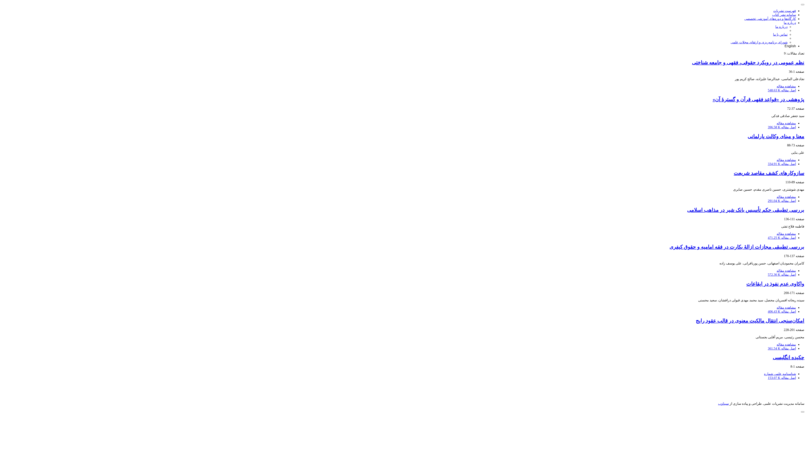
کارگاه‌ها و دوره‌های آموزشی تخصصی (770, 19)
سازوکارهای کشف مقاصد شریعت (769, 173)
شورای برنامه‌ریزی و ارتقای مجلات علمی (759, 42)
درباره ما (790, 23)
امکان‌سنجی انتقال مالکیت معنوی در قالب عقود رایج (750, 320)
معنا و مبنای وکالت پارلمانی (776, 136)
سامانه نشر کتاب (784, 15)
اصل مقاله (782, 90)
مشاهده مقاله (786, 86)
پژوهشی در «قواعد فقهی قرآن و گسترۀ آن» (758, 99)
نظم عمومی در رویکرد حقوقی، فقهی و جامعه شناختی (748, 62)
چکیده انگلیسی (788, 357)
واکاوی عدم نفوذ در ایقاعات (775, 283)
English (790, 46)
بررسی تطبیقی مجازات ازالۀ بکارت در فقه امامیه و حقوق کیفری (737, 247)
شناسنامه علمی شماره (780, 374)
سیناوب (723, 403)
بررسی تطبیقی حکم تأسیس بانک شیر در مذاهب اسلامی (745, 210)
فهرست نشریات (784, 11)
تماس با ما (780, 34)
